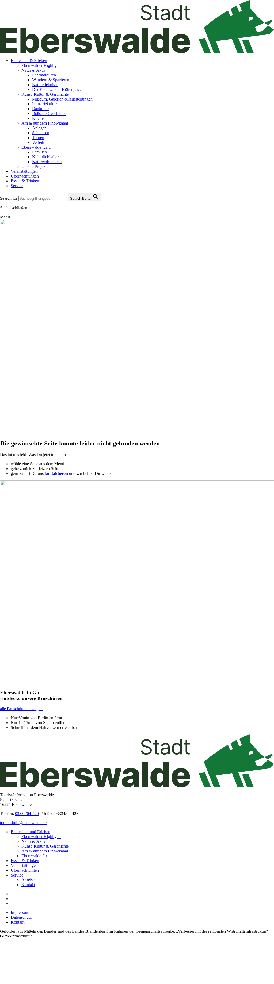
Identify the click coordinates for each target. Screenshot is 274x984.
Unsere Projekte (34, 166)
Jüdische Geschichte (49, 113)
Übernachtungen (25, 176)
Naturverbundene (47, 161)
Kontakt (28, 884)
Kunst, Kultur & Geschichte (45, 94)
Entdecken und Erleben (30, 831)
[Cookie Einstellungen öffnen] (40, 981)
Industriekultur (44, 104)
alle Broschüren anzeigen (21, 708)
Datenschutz (21, 917)
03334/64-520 (27, 813)
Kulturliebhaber (45, 157)
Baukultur (40, 108)
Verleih (38, 142)
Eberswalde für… (36, 147)
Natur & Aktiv (33, 70)
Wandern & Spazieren (50, 80)
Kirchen (39, 118)
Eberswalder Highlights (41, 65)
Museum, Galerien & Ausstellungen (62, 99)
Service (17, 185)
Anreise (28, 880)
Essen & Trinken (25, 181)
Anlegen (39, 128)
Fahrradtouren (44, 75)
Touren (38, 137)
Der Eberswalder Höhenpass (56, 89)
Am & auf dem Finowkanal (44, 123)
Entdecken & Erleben (29, 60)
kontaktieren (56, 473)
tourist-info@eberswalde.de (23, 822)
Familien (39, 152)
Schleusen (40, 132)
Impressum (20, 912)
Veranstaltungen (24, 171)
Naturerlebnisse (45, 84)
